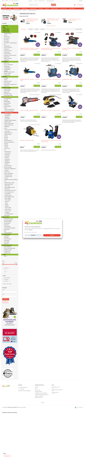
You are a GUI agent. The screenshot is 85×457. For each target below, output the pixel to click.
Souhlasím (52, 235)
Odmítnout (31, 229)
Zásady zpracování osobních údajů (31, 232)
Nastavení (33, 235)
